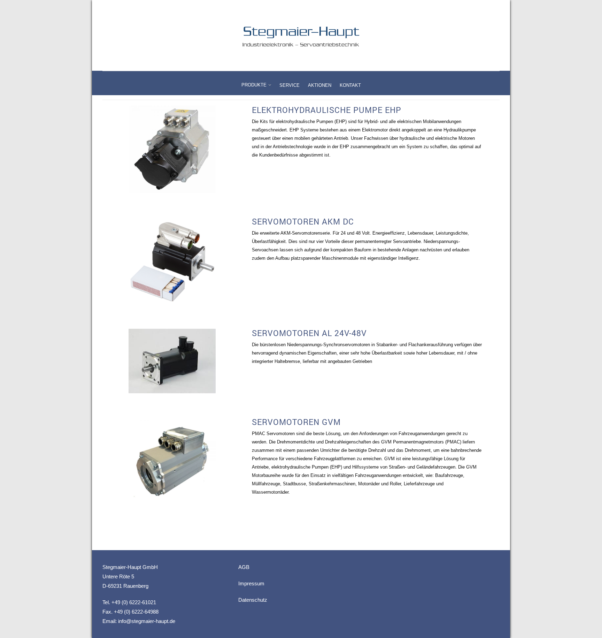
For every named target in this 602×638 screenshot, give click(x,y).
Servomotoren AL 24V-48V (309, 333)
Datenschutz (252, 600)
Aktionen (319, 85)
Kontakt (350, 85)
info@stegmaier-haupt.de (146, 621)
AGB (243, 567)
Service (289, 85)
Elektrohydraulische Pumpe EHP (326, 110)
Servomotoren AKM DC (303, 221)
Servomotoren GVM (296, 422)
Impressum (251, 583)
